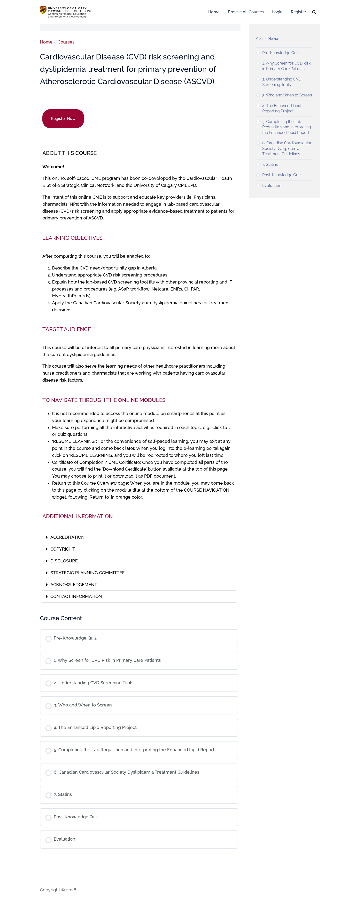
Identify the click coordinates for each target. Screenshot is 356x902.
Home (213, 12)
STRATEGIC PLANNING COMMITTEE (87, 572)
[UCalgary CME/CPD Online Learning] (66, 11)
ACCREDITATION (67, 537)
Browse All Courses (246, 12)
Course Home (267, 39)
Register (298, 12)
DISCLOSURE (64, 560)
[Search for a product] (314, 12)
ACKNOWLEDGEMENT (73, 584)
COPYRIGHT (62, 549)
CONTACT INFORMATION (76, 596)
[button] (139, 537)
